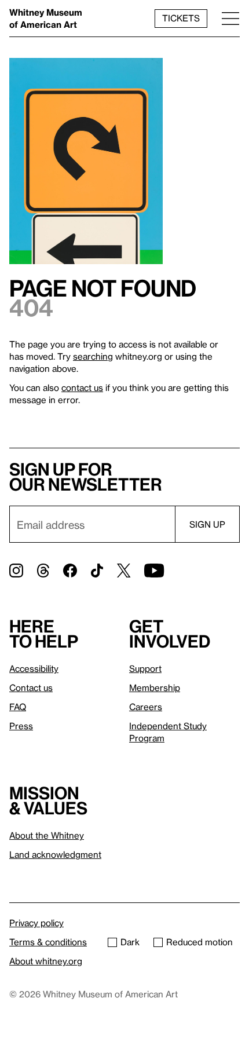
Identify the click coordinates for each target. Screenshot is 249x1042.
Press (21, 726)
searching (93, 356)
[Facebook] (70, 570)
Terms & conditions (48, 942)
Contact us (31, 687)
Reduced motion (199, 942)
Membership (154, 687)
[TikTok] (97, 570)
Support (145, 668)
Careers (145, 706)
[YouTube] (154, 570)
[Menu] (230, 18)
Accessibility (33, 668)
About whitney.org (45, 961)
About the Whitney (46, 835)
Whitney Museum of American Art (45, 18)
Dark (130, 942)
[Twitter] (123, 570)
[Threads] (43, 570)
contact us (82, 387)
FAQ (17, 706)
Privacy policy (36, 922)
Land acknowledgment (55, 854)
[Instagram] (16, 570)
